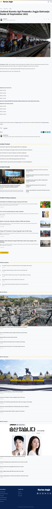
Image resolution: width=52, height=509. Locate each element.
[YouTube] (45, 493)
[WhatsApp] (50, 493)
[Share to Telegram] (49, 132)
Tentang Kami (2, 491)
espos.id (19, 491)
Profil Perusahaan (3, 497)
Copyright (2, 495)
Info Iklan (2, 501)
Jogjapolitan (5, 8)
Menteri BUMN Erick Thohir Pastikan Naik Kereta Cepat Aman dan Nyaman (19, 101)
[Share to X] (43, 132)
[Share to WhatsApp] (45, 132)
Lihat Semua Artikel (4, 252)
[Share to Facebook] (41, 132)
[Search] (48, 2)
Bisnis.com (20, 493)
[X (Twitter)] (40, 493)
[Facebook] (38, 493)
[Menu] (1, 2)
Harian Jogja (18, 122)
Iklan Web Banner (3, 499)
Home (1, 8)
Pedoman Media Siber (4, 493)
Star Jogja (20, 495)
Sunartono (5, 135)
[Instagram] (43, 493)
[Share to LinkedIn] (47, 132)
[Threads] (48, 493)
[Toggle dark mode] (51, 2)
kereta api (5, 128)
